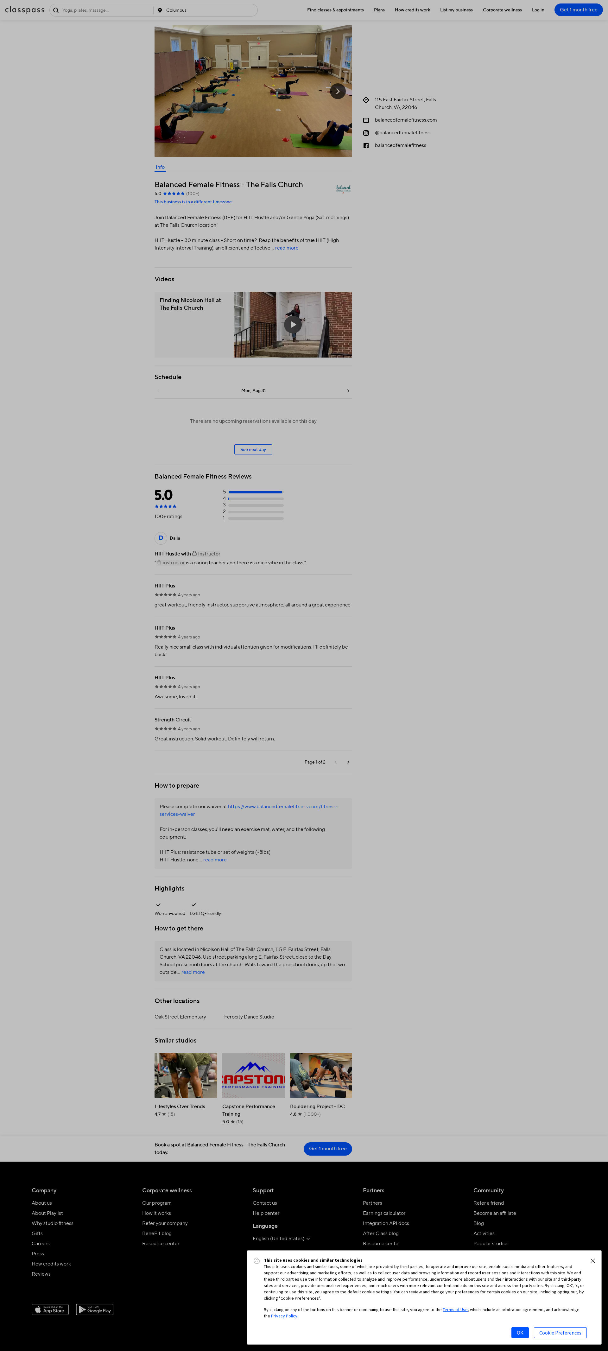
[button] (593, 1261)
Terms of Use (455, 1309)
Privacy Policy (284, 1316)
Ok (520, 1332)
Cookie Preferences (560, 1332)
